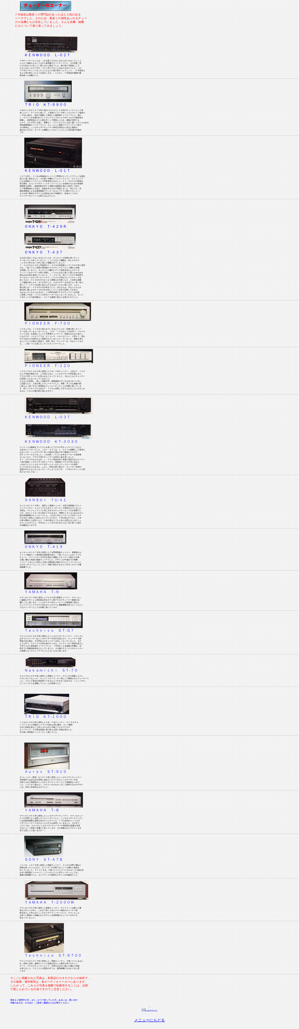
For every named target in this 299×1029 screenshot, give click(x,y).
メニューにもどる (149, 1020)
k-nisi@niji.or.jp (151, 1010)
